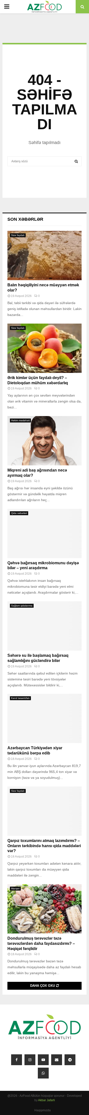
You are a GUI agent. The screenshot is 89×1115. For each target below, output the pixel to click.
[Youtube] (43, 1059)
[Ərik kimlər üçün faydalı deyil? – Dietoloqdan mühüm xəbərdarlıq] (44, 348)
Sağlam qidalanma (21, 605)
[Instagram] (29, 1059)
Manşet (15, 888)
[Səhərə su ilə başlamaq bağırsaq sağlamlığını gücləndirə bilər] (44, 626)
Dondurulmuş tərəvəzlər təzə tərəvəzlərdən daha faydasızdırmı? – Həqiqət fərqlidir (41, 943)
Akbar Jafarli (46, 1100)
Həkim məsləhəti (20, 420)
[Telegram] (70, 1059)
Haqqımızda (42, 1110)
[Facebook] (16, 1059)
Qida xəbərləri (19, 513)
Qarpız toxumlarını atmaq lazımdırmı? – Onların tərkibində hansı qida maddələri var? (44, 846)
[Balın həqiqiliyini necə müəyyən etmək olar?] (44, 255)
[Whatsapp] (43, 1073)
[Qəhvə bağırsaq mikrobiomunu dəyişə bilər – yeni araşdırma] (44, 533)
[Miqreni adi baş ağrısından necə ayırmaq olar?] (44, 440)
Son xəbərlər (25, 219)
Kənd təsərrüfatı (20, 698)
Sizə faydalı (17, 235)
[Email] (56, 1059)
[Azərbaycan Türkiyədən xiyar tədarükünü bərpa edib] (44, 718)
